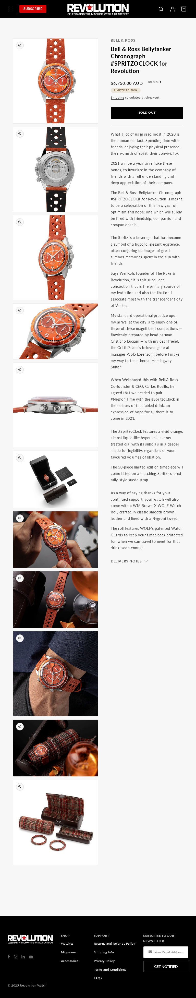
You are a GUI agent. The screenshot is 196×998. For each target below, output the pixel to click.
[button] (160, 9)
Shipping (117, 97)
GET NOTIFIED (166, 966)
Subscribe (32, 9)
